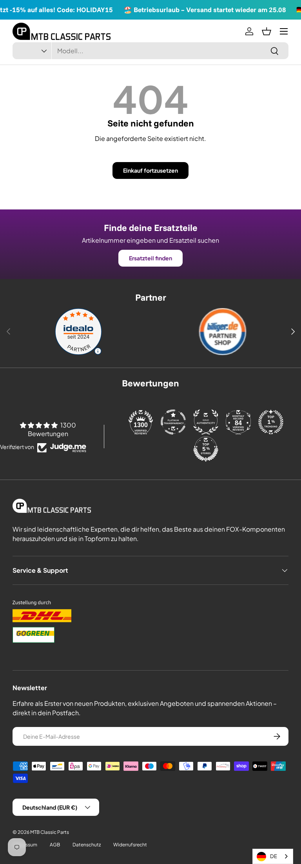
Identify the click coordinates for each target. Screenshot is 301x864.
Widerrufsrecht (130, 845)
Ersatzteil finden (150, 258)
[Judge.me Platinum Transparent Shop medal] (173, 422)
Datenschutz (87, 845)
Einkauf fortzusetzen (150, 170)
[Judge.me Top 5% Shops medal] (205, 449)
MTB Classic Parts (49, 832)
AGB (55, 845)
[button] (266, 31)
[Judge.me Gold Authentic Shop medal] (205, 422)
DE (273, 856)
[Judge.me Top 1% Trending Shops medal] (270, 422)
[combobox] (150, 50)
